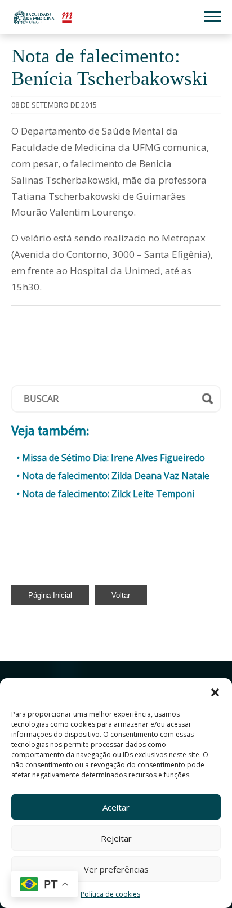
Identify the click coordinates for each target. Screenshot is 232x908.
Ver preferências (116, 869)
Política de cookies (110, 894)
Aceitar (116, 807)
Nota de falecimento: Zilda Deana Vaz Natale (115, 475)
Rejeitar (116, 838)
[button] (215, 692)
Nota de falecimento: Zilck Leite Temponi (108, 493)
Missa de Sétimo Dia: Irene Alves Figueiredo (113, 457)
